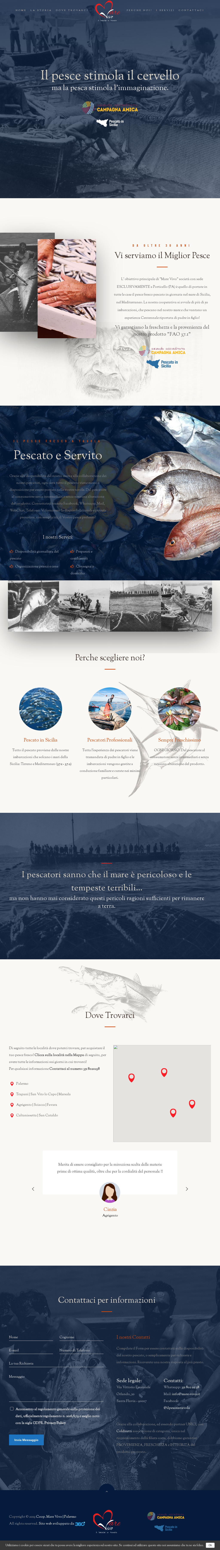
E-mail (14, 1350)
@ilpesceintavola (177, 1408)
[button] (164, 1073)
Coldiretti (124, 1431)
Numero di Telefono (75, 1350)
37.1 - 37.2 (63, 764)
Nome (13, 1337)
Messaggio (17, 1376)
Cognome (67, 1337)
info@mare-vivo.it (186, 1394)
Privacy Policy (55, 1423)
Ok (210, 1545)
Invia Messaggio (26, 1440)
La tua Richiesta (21, 1363)
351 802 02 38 (190, 1387)
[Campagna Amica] (110, 107)
